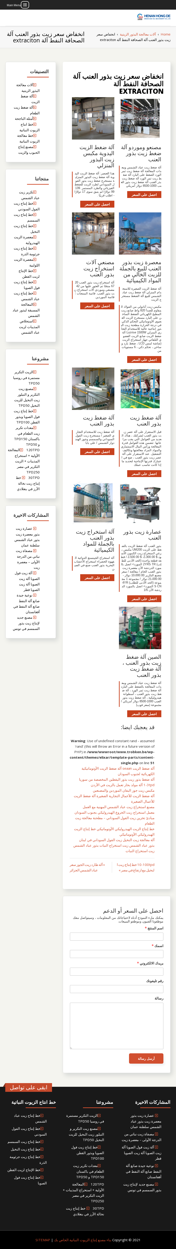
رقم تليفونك (154, 980)
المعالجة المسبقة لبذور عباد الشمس (26, 310)
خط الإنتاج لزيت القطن (23, 1169)
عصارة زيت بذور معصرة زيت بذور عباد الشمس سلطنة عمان (145, 1121)
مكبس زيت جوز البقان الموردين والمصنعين (123, 790)
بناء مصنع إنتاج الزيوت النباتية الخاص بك (82, 1240)
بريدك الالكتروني (150, 963)
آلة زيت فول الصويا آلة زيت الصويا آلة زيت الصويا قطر (141, 1153)
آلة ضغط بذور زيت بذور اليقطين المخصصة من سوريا (116, 779)
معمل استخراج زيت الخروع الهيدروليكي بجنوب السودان (114, 812)
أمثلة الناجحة (24, 118)
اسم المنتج (154, 928)
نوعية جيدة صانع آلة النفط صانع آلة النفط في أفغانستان (143, 1171)
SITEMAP (43, 1240)
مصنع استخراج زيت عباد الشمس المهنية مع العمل (118, 806)
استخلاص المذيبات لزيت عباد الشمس (29, 327)
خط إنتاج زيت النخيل (25, 1149)
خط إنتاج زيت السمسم (24, 1141)
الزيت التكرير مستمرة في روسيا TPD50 (26, 377)
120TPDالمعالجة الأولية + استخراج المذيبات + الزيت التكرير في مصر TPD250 (24, 460)
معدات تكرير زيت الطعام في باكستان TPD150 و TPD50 (88, 1171)
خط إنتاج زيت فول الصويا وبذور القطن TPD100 (27, 416)
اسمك (157, 945)
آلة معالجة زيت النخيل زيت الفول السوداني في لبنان (116, 839)
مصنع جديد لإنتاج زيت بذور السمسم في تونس (26, 623)
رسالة (159, 998)
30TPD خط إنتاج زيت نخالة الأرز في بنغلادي (28, 483)
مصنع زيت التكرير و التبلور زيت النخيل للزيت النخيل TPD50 (86, 1134)
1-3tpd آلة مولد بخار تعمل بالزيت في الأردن (122, 784)
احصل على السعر (144, 194)
